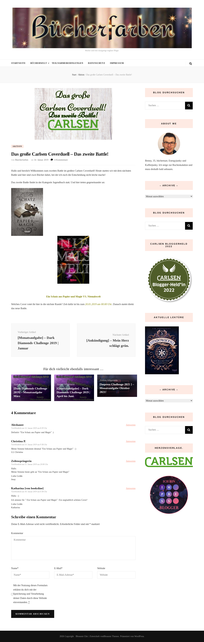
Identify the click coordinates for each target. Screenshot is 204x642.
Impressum (117, 63)
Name (14, 568)
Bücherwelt (38, 63)
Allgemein (26, 384)
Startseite (18, 63)
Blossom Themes (111, 636)
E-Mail (58, 568)
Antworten (130, 425)
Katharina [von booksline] (27, 488)
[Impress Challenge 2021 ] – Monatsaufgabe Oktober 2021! (117, 388)
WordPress (139, 636)
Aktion (17, 146)
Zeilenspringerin (21, 461)
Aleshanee (17, 424)
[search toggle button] (190, 63)
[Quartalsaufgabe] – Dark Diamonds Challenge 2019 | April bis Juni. (73, 392)
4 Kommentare (61, 160)
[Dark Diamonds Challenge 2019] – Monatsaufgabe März (30, 392)
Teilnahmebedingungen (67, 63)
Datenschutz (96, 63)
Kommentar (17, 533)
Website (101, 568)
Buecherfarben (21, 160)
